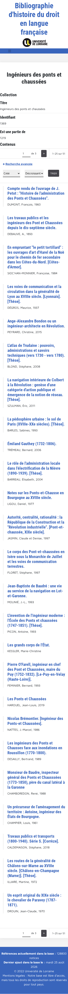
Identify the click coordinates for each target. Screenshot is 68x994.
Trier (53, 173)
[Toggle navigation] (10, 51)
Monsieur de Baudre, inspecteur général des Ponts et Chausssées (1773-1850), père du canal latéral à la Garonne (36, 780)
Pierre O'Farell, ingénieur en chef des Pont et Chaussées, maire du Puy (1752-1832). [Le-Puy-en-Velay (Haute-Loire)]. (36, 672)
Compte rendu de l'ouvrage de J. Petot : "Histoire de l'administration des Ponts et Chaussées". (35, 193)
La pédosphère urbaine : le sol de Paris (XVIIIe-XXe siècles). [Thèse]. (36, 421)
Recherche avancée (18, 164)
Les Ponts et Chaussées (26, 698)
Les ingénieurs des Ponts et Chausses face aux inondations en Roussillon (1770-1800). (34, 748)
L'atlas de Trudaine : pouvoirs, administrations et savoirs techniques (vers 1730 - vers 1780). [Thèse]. (36, 353)
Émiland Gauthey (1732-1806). (31, 443)
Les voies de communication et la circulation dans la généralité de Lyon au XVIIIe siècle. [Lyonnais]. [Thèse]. (34, 294)
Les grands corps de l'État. (28, 645)
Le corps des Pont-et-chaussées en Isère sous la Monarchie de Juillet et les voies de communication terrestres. (36, 559)
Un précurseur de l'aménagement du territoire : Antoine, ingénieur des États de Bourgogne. (36, 811)
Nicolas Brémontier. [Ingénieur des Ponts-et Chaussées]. (35, 721)
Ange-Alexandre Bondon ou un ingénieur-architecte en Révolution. (36, 323)
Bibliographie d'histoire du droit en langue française (34, 18)
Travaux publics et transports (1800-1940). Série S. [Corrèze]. (33, 838)
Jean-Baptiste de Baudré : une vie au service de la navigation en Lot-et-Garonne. (35, 591)
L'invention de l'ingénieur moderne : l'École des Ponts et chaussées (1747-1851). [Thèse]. (36, 620)
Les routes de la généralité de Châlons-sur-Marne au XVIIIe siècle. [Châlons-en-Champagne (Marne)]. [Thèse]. (33, 868)
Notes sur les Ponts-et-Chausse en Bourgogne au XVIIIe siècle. (35, 495)
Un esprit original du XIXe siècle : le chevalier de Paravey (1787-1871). (34, 900)
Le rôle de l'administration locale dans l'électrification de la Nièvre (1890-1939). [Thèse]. (33, 468)
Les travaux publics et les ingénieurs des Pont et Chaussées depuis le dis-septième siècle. (35, 222)
